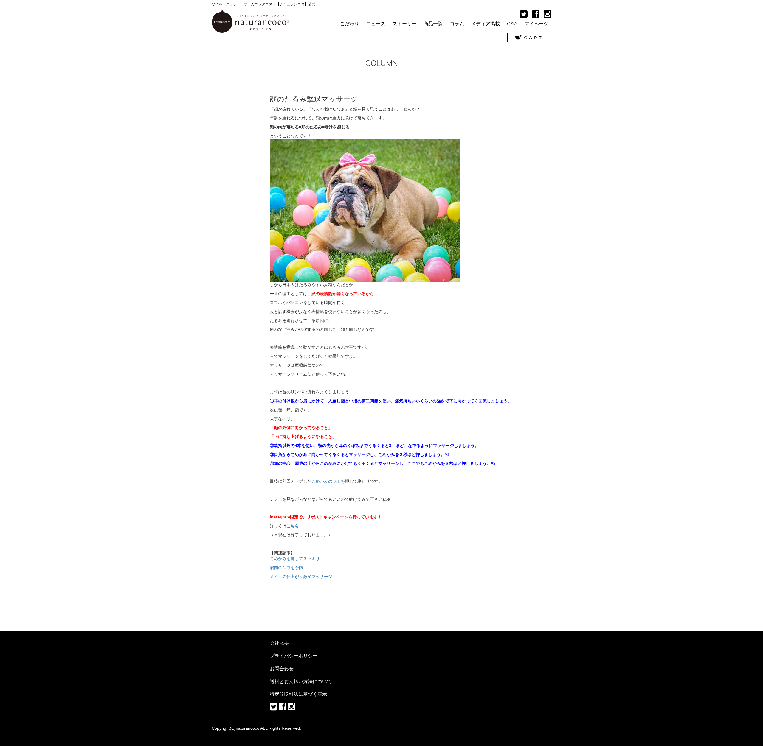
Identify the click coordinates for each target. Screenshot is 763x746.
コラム (457, 24)
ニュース (375, 24)
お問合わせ (282, 669)
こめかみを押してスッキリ (295, 558)
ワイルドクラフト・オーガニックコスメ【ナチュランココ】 (250, 21)
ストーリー (404, 24)
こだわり (349, 24)
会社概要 (279, 643)
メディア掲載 (485, 24)
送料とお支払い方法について (301, 681)
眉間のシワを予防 (286, 567)
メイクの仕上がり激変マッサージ (301, 576)
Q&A (512, 24)
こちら (292, 526)
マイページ (536, 24)
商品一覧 (433, 24)
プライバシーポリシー (293, 656)
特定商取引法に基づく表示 (298, 694)
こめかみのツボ (326, 481)
